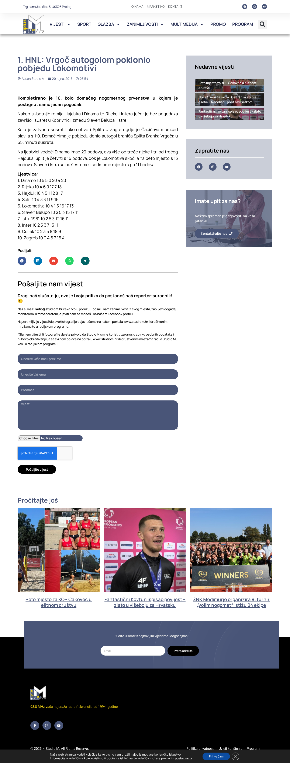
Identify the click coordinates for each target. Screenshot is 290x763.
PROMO (218, 24)
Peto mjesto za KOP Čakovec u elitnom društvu (58, 602)
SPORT (84, 24)
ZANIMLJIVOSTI (142, 24)
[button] (262, 24)
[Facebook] (244, 6)
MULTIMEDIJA (184, 24)
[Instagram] (254, 6)
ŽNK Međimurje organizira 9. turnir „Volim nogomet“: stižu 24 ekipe (231, 602)
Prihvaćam (216, 756)
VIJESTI (57, 24)
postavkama (183, 758)
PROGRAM (242, 24)
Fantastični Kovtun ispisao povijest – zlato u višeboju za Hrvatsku (145, 602)
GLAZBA (106, 24)
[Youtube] (264, 6)
